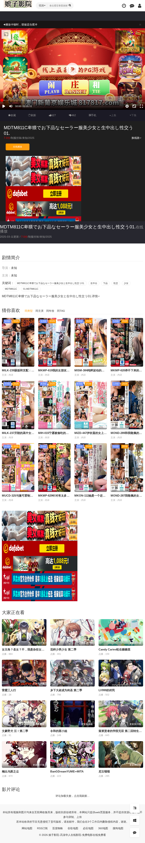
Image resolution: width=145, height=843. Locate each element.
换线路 (136, 137)
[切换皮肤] (134, 820)
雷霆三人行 (9, 690)
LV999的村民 (107, 690)
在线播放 (17, 146)
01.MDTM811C (31, 289)
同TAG (61, 310)
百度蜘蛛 (57, 828)
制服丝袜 (16, 137)
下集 (134, 115)
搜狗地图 (118, 828)
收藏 (13, 115)
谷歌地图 (73, 828)
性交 (115, 283)
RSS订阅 (42, 828)
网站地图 (27, 828)
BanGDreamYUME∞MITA (67, 771)
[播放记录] (124, 5)
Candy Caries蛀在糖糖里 (114, 649)
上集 (113, 115)
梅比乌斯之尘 (10, 771)
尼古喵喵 (104, 771)
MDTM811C (11, 289)
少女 (126, 283)
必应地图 (88, 828)
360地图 (103, 828)
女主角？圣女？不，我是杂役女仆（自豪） (29, 649)
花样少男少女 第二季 (63, 649)
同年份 (50, 310)
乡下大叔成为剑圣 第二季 (66, 690)
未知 (25, 137)
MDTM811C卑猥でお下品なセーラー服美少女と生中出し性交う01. (68, 226)
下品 (105, 283)
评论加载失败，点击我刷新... (72, 795)
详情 (95, 296)
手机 (93, 115)
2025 (31, 137)
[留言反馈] (132, 5)
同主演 (39, 310)
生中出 (93, 283)
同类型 (29, 310)
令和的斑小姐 (58, 730)
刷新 (33, 115)
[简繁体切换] (134, 808)
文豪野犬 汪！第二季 (15, 730)
